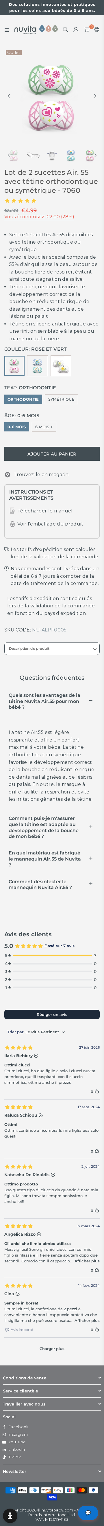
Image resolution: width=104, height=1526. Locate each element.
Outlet (13, 52)
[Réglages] (96, 29)
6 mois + (44, 426)
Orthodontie (23, 399)
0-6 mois (17, 426)
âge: (21, 415)
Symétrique (61, 399)
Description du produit (29, 648)
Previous (8, 96)
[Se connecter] (76, 29)
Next (95, 96)
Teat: (30, 388)
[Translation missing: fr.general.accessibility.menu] (7, 29)
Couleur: (35, 349)
